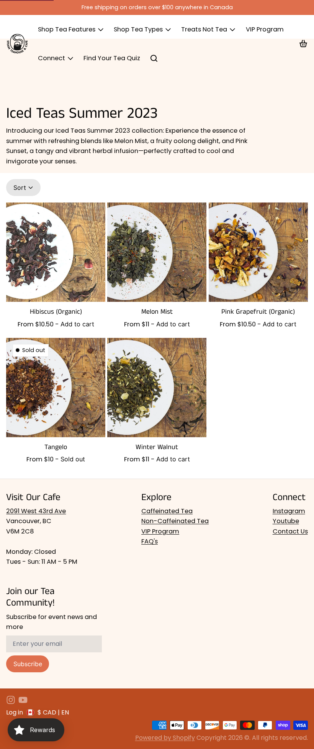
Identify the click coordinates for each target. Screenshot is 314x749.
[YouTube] (23, 700)
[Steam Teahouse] (17, 44)
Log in (14, 712)
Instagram (289, 511)
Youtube (286, 521)
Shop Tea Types (138, 29)
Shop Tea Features (66, 29)
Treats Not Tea (204, 29)
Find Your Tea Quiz (111, 58)
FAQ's (149, 541)
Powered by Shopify (165, 737)
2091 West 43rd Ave (36, 511)
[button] (77, 324)
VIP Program (265, 29)
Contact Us (290, 531)
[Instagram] (10, 700)
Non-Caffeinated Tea (175, 521)
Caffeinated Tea (167, 511)
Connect (51, 58)
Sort (19, 187)
